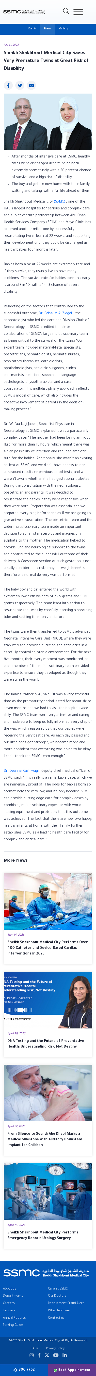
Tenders (9, 1311)
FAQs (35, 1348)
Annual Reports (14, 1318)
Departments (13, 1296)
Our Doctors (57, 1296)
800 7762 (26, 1370)
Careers (9, 1303)
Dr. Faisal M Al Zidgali (56, 314)
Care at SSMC (58, 1289)
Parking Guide (13, 1325)
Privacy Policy (55, 1348)
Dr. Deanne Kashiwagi (21, 771)
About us (9, 1289)
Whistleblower (59, 1311)
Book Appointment (74, 1370)
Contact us (56, 1318)
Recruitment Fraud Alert (66, 1303)
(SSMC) (59, 202)
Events (32, 28)
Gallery (63, 28)
